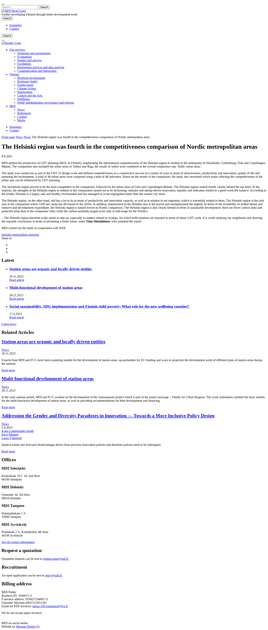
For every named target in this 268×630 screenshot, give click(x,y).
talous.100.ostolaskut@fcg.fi (50, 606)
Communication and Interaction (37, 71)
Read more (8, 370)
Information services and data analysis (40, 67)
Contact (14, 28)
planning (33, 234)
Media (21, 120)
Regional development (31, 78)
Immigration (24, 92)
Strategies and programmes (34, 53)
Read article (16, 280)
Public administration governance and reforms (45, 102)
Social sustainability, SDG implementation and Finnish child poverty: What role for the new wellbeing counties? (99, 306)
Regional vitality (27, 81)
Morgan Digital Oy (28, 626)
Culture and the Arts (30, 95)
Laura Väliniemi (12, 438)
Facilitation (24, 63)
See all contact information (18, 542)
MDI (12, 106)
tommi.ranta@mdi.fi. (56, 558)
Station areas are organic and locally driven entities (50, 269)
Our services (17, 49)
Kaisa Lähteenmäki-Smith (18, 431)
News (21, 109)
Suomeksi (15, 25)
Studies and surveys (29, 60)
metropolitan (20, 234)
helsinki (7, 234)
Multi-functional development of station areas (45, 288)
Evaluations (24, 56)
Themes (14, 74)
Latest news (9, 324)
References (24, 113)
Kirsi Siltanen (10, 434)
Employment (25, 85)
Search (8, 18)
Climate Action (27, 88)
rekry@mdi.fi (53, 575)
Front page (8, 137)
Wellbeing (23, 99)
